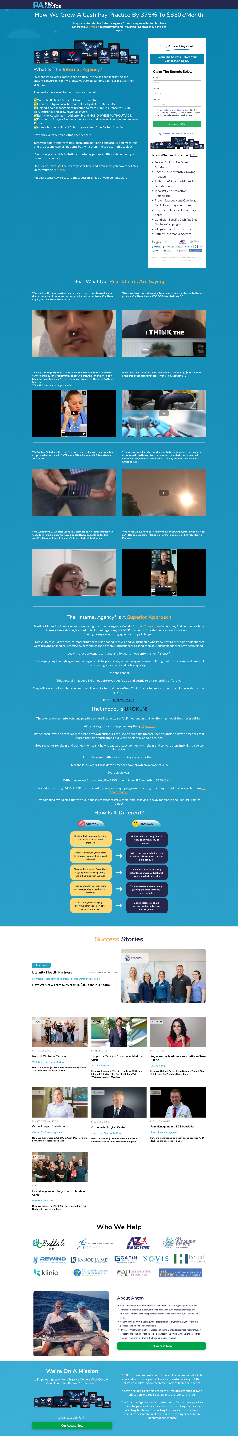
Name (156, 78)
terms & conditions (174, 110)
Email (156, 89)
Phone (156, 99)
